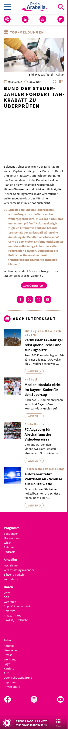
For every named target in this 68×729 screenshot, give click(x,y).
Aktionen (9, 547)
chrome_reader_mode (61, 81)
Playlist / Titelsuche (16, 620)
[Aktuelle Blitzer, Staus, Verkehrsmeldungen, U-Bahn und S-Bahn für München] (42, 19)
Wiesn (8, 543)
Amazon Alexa (13, 615)
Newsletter (10, 650)
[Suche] (60, 6)
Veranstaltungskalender (19, 570)
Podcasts (9, 552)
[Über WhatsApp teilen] (38, 299)
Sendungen (11, 533)
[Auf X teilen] (29, 299)
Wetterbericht (12, 579)
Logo (7, 664)
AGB (6, 673)
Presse (8, 655)
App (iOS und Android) (18, 606)
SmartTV (9, 611)
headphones (54, 81)
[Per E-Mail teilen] (47, 299)
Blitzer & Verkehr (14, 574)
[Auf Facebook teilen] (20, 299)
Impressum (11, 682)
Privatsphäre (12, 686)
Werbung (9, 659)
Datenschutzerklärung (18, 677)
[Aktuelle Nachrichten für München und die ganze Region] (7, 19)
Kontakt (9, 646)
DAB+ (7, 597)
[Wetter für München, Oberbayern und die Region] (25, 19)
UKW (7, 593)
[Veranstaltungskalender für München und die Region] (60, 19)
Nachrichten (11, 565)
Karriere (9, 668)
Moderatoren (12, 538)
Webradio (10, 602)
